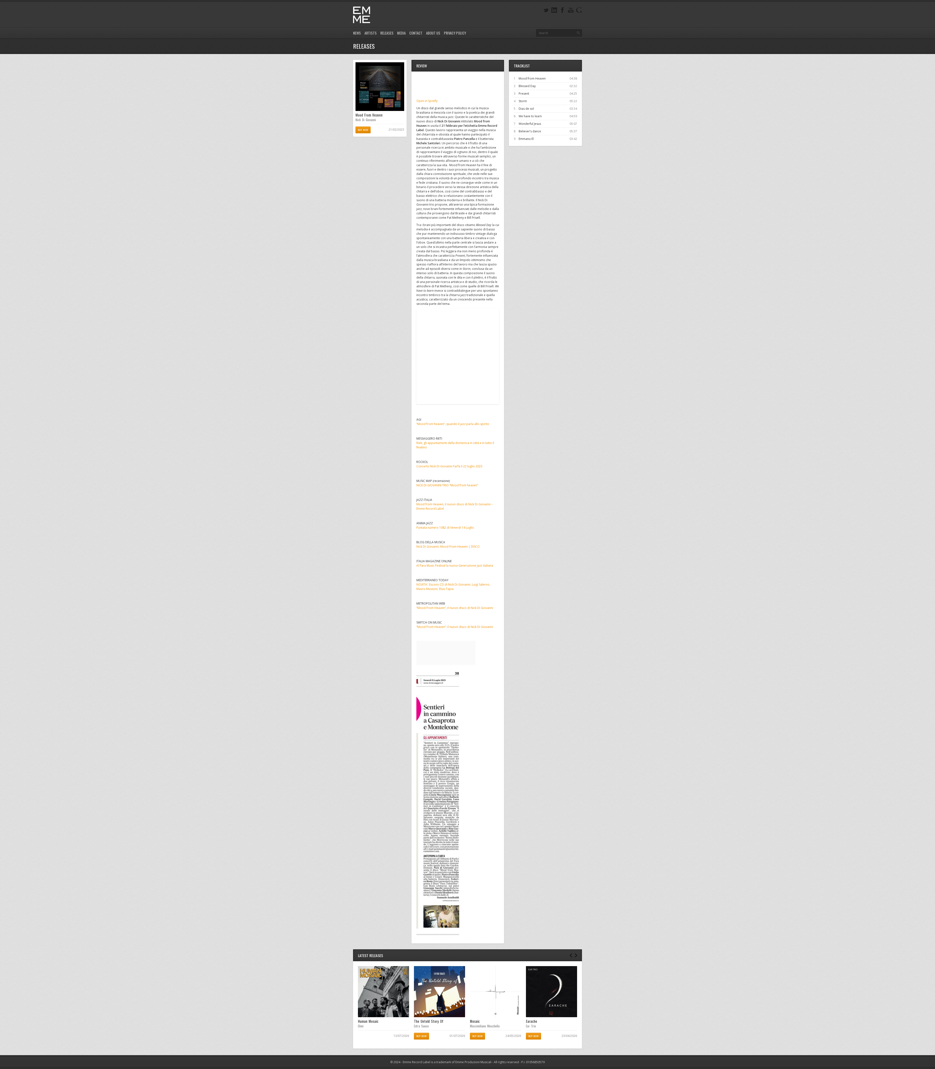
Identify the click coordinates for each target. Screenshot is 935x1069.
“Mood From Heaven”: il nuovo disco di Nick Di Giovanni (454, 627)
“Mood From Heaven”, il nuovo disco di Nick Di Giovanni (454, 608)
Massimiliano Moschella (485, 1026)
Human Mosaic (368, 1021)
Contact (415, 33)
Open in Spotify (427, 101)
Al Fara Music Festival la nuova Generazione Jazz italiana (454, 565)
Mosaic (475, 1021)
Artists (371, 33)
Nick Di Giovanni (365, 119)
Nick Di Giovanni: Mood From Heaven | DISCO (448, 546)
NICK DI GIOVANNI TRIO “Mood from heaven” (447, 485)
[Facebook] (562, 10)
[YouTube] (571, 10)
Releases (386, 33)
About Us (433, 33)
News (357, 33)
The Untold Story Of (428, 1021)
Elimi (361, 1026)
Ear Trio (531, 1026)
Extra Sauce (421, 1026)
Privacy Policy (455, 33)
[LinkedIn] (554, 10)
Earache (531, 1021)
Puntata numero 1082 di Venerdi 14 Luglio (445, 527)
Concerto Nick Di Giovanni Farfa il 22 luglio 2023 (449, 466)
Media (401, 33)
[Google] (579, 10)
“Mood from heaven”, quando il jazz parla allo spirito (452, 424)
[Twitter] (546, 10)
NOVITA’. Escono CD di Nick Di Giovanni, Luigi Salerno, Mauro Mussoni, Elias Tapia (453, 586)
